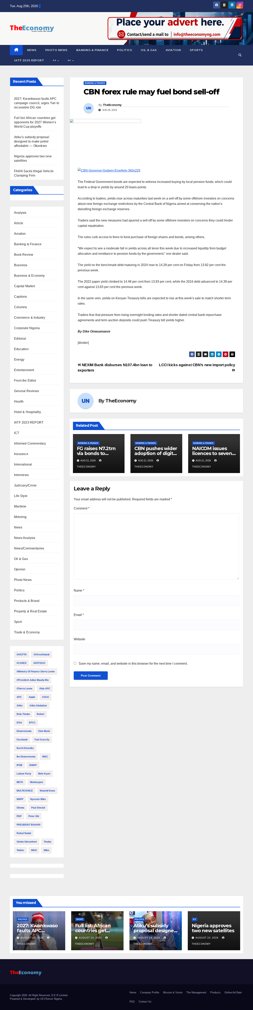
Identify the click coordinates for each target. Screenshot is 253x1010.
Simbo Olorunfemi (27, 841)
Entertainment (24, 370)
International (23, 464)
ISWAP (33, 765)
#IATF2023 (39, 663)
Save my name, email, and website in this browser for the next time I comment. (133, 663)
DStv (19, 722)
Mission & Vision (172, 992)
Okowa (20, 807)
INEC (45, 756)
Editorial (20, 338)
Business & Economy (29, 275)
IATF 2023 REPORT (29, 60)
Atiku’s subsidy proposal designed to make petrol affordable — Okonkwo (31, 141)
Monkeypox (36, 782)
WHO (34, 850)
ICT (16, 433)
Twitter (20, 850)
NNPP (20, 799)
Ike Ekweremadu (26, 756)
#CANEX (21, 663)
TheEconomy (112, 105)
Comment (81, 508)
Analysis (20, 212)
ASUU (45, 697)
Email (79, 615)
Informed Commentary (30, 443)
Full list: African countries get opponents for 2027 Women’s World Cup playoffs (35, 122)
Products (215, 992)
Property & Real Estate (30, 611)
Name (79, 590)
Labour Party (24, 773)
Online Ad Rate (233, 992)
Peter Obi (33, 816)
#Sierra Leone (24, 688)
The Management (196, 992)
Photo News (56, 50)
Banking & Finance (92, 50)
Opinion (19, 569)
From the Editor (25, 380)
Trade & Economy (27, 632)
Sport (18, 621)
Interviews (21, 475)
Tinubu (47, 841)
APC (19, 697)
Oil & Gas (149, 50)
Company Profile (149, 992)
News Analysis (24, 538)
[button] (240, 55)
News (32, 50)
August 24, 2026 (32, 937)
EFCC (32, 722)
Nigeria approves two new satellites (213, 928)
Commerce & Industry (29, 317)
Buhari (40, 714)
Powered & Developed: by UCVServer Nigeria (36, 998)
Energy (19, 359)
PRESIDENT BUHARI (28, 824)
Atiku (20, 705)
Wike (46, 850)
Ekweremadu (24, 731)
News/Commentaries (29, 548)
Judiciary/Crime (25, 485)
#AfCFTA (22, 654)
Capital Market (24, 286)
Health (19, 401)
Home (132, 992)
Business (20, 265)
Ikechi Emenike (25, 748)
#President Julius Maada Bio (33, 680)
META (20, 782)
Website (79, 639)
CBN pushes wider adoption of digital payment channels (156, 453)
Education (21, 349)
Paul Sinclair (38, 807)
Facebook (22, 739)
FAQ (132, 1001)
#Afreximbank (42, 654)
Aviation (173, 50)
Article (18, 223)
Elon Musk (44, 731)
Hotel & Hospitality (27, 412)
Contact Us (145, 1001)
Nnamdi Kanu (47, 790)
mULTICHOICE (25, 790)
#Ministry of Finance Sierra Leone (36, 671)
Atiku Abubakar (38, 705)
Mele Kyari (44, 773)
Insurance (21, 454)
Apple (32, 697)
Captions (20, 296)
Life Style (20, 496)
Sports (196, 50)
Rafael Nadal (24, 833)
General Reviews (26, 391)
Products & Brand (26, 600)
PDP (19, 816)
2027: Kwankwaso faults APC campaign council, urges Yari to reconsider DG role (36, 103)
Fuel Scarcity (42, 739)
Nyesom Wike (38, 799)
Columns (20, 307)
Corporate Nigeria (27, 328)
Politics (124, 50)
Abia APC (44, 688)
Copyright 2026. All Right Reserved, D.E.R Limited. (39, 995)
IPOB (19, 765)
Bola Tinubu (23, 714)
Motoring (20, 517)
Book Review (23, 254)
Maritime (20, 506)
